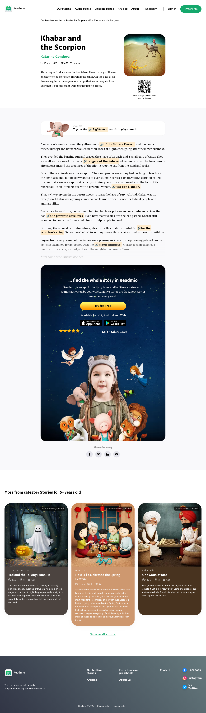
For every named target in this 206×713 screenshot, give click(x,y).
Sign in (172, 9)
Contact (165, 670)
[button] (151, 9)
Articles (122, 9)
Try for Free (191, 9)
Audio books (83, 9)
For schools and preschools (129, 672)
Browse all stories (103, 634)
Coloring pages (104, 9)
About (135, 9)
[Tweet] (98, 454)
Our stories (64, 9)
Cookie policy (120, 706)
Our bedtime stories (95, 672)
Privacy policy (103, 706)
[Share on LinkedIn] (107, 454)
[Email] (116, 454)
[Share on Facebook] (89, 454)
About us (125, 680)
